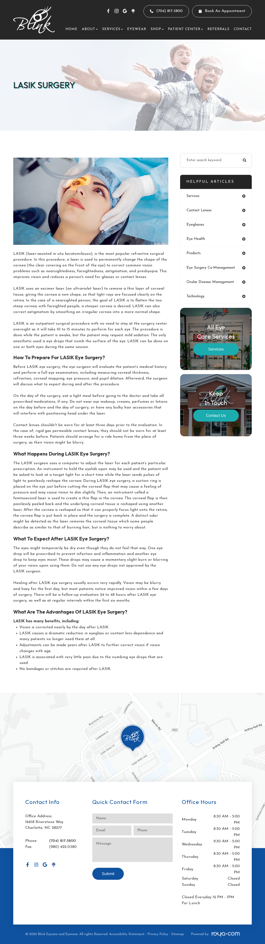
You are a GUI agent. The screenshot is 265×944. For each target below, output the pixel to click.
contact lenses (199, 210)
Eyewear (136, 29)
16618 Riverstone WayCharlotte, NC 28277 (44, 825)
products (194, 253)
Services (216, 349)
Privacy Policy (158, 934)
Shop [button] (156, 29)
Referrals (218, 29)
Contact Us (216, 415)
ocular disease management (210, 282)
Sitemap (177, 934)
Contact (243, 29)
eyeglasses (195, 224)
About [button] (88, 29)
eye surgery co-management (211, 268)
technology (196, 296)
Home (71, 29)
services (193, 196)
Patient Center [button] (184, 29)
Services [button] (111, 29)
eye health (196, 239)
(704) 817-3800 (62, 841)
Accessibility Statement (127, 934)
